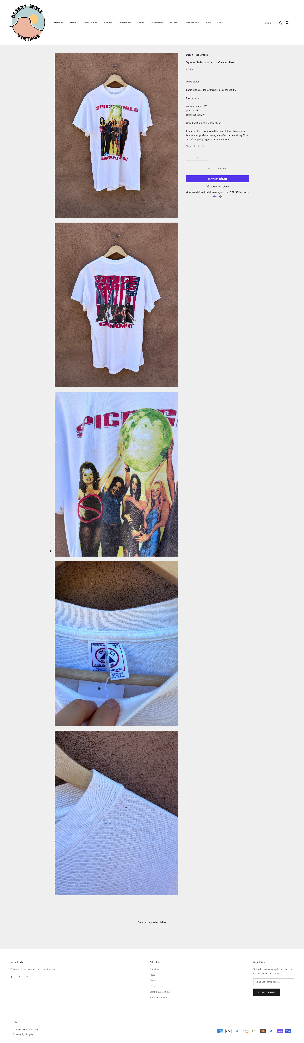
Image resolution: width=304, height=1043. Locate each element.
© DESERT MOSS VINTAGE (25, 1029)
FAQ (152, 986)
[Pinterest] (203, 146)
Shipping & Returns (160, 991)
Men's (73, 22)
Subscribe (266, 992)
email (195, 131)
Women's (58, 22)
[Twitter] (199, 146)
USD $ (268, 23)
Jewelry (174, 22)
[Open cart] (294, 22)
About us (154, 969)
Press (152, 974)
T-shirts (108, 22)
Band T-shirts (90, 22)
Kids (208, 22)
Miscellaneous (192, 22)
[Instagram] (19, 976)
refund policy (196, 139)
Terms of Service (158, 997)
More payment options (217, 186)
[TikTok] (26, 976)
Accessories (157, 22)
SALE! (220, 22)
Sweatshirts (124, 22)
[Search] (287, 22)
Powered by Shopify (23, 1034)
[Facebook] (194, 146)
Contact (153, 980)
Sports (140, 22)
